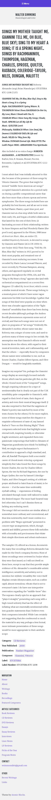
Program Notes (9, 755)
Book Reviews (8, 713)
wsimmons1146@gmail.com (14, 765)
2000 (22, 645)
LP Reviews (7, 746)
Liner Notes (7, 741)
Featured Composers (11, 703)
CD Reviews (19, 640)
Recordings (7, 698)
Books (5, 693)
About (4, 684)
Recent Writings (9, 777)
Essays (5, 727)
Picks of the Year (9, 750)
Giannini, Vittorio (24, 655)
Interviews (7, 736)
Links (4, 782)
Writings (6, 689)
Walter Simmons (25, 15)
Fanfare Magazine (25, 650)
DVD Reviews (8, 722)
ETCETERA (15, 660)
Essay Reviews (8, 732)
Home (4, 679)
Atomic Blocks (18, 795)
